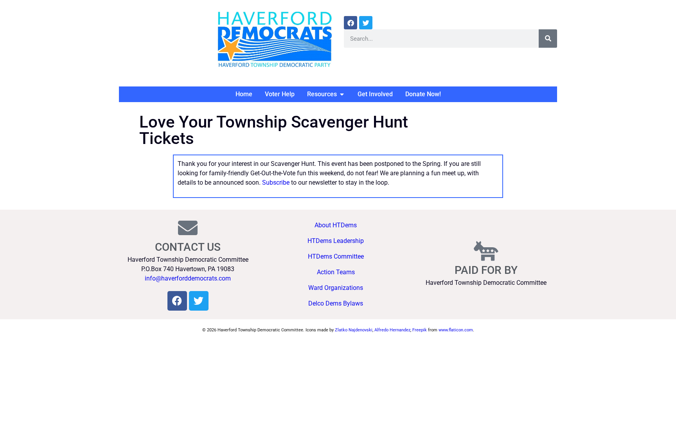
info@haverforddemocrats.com (188, 278)
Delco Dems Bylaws (335, 303)
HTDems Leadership (335, 241)
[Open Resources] (342, 94)
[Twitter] (365, 22)
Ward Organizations (335, 287)
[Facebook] (350, 22)
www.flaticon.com (456, 330)
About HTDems (336, 225)
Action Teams (336, 272)
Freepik (419, 330)
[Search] (548, 38)
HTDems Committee (336, 256)
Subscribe (275, 182)
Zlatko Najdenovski (353, 330)
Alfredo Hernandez (392, 330)
